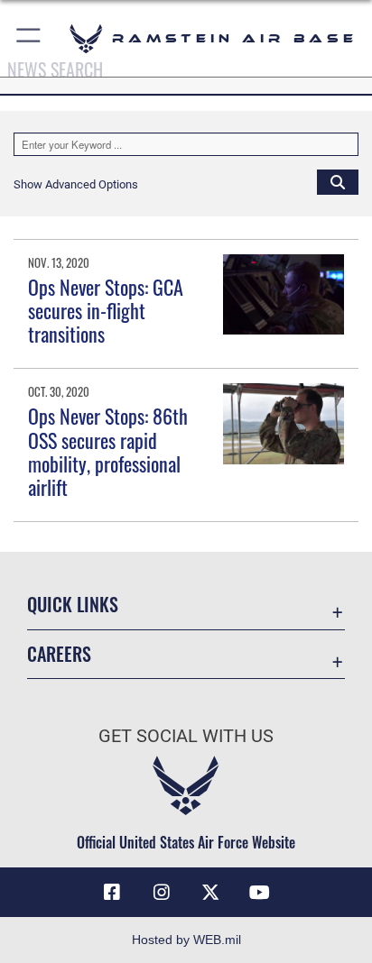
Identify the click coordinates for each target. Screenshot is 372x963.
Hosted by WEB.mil (186, 939)
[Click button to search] (337, 181)
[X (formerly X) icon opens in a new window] (210, 892)
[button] (29, 38)
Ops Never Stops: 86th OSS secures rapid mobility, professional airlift (108, 451)
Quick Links (72, 605)
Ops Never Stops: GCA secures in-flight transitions (105, 310)
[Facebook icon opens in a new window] (112, 892)
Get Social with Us (186, 736)
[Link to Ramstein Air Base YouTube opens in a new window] (260, 892)
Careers (59, 654)
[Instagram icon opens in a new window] (161, 892)
